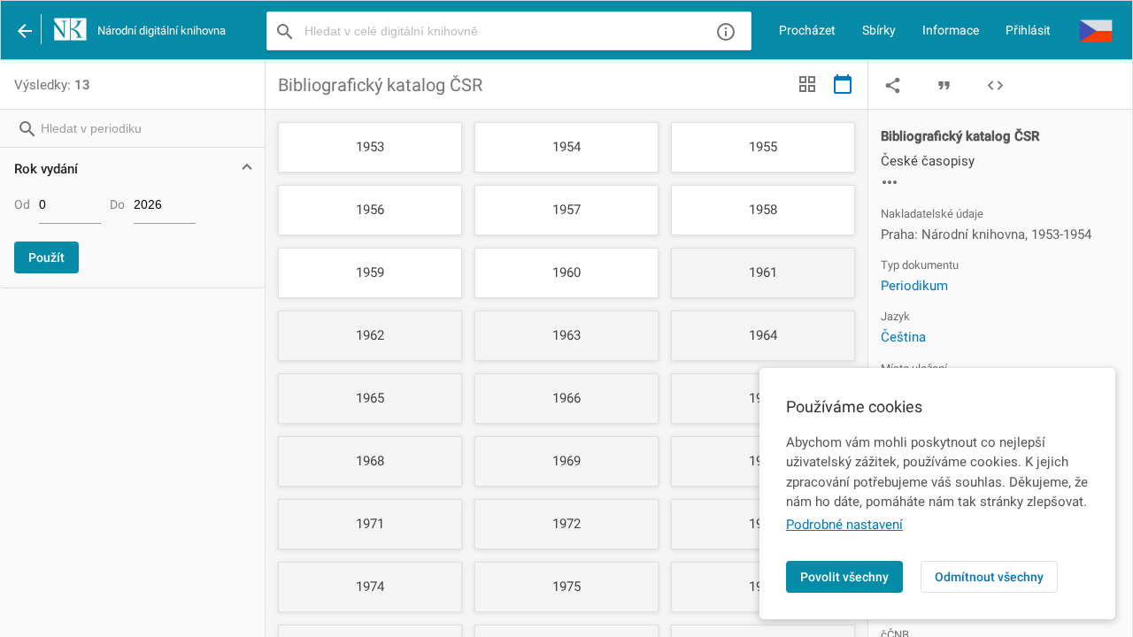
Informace (950, 30)
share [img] (892, 85)
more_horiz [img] (889, 182)
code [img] (995, 85)
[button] (1096, 30)
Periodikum (914, 286)
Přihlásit (1028, 30)
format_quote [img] (944, 85)
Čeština (903, 337)
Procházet (807, 30)
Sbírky (879, 30)
